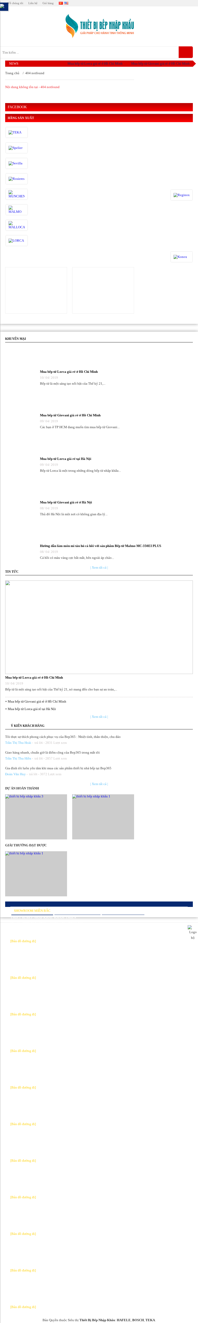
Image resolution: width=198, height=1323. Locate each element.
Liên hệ (32, 3)
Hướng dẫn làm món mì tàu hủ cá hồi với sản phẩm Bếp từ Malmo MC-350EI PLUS (100, 546)
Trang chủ (12, 73)
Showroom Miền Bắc (32, 911)
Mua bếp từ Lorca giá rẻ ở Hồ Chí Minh (89, 63)
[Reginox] (182, 195)
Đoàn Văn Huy (15, 774)
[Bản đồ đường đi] (23, 941)
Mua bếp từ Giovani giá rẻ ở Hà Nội (66, 502)
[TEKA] (17, 132)
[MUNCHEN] (17, 194)
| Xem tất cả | (99, 567)
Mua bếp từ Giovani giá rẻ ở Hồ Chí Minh (154, 63)
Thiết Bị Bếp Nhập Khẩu (97, 1320)
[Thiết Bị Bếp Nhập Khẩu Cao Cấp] (99, 26)
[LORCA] (17, 240)
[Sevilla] (17, 163)
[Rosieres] (17, 179)
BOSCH (138, 1320)
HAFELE (124, 1320)
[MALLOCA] (17, 225)
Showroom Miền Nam (123, 911)
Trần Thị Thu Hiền (18, 758)
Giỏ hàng (48, 3)
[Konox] (182, 257)
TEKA (150, 1320)
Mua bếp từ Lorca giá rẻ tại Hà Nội (65, 459)
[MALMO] (17, 210)
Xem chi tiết (36, 290)
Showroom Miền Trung (77, 911)
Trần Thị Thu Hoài (18, 743)
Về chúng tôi (15, 3)
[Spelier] (17, 148)
